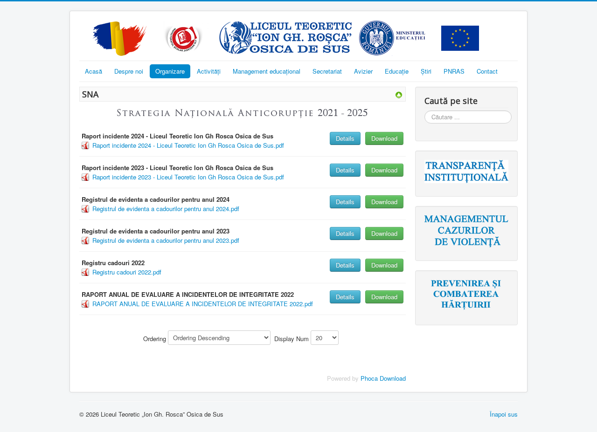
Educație (397, 71)
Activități (209, 71)
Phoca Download (383, 378)
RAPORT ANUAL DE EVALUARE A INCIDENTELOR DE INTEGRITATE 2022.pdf (202, 303)
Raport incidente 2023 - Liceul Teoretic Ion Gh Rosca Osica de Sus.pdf (188, 176)
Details (345, 138)
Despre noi (128, 71)
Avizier (363, 71)
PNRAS (454, 71)
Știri (426, 71)
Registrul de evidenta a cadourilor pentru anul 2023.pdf (165, 240)
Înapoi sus (504, 414)
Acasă (93, 71)
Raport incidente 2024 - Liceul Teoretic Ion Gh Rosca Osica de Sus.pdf (188, 145)
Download (384, 138)
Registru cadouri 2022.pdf (126, 271)
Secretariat (327, 71)
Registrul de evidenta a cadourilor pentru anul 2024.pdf (165, 208)
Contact (487, 71)
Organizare (170, 71)
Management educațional (266, 71)
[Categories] (399, 93)
